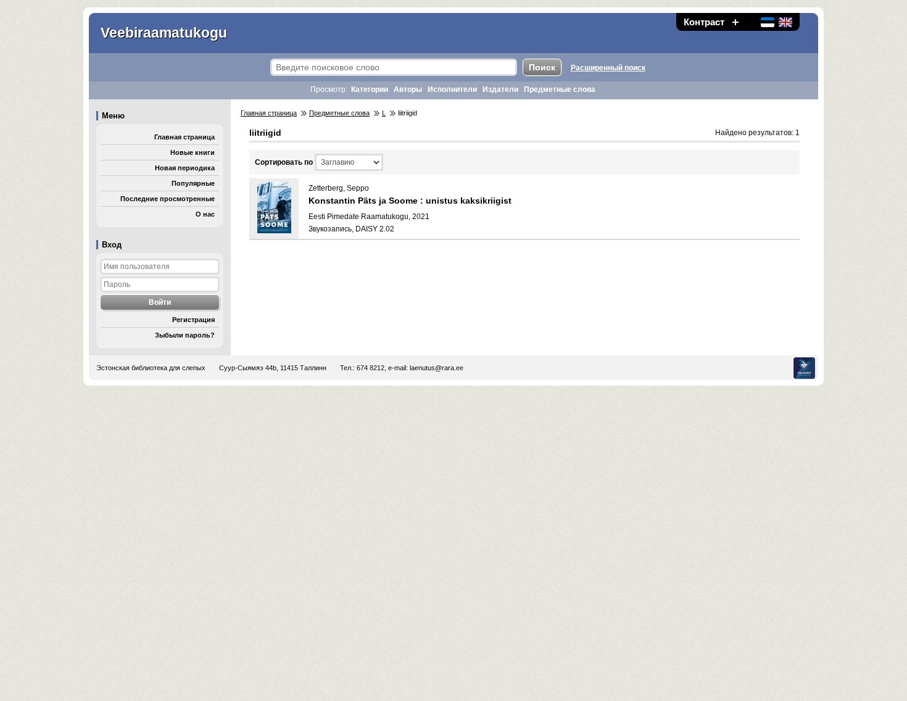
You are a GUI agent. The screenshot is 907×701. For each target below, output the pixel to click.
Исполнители (452, 89)
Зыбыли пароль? (185, 335)
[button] (735, 22)
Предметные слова (559, 89)
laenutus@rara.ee (436, 367)
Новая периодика (185, 168)
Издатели (500, 89)
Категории (369, 89)
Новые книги (192, 152)
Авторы (408, 89)
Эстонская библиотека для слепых (150, 367)
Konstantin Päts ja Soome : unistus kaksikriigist (410, 200)
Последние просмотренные (167, 198)
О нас (205, 214)
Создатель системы (804, 368)
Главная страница (184, 137)
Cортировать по (284, 162)
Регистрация (193, 319)
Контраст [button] (704, 22)
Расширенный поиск (608, 68)
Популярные (193, 183)
